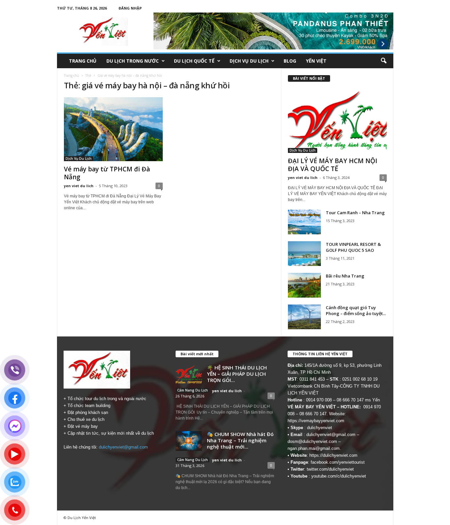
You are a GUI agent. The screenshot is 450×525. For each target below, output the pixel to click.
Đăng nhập (130, 8)
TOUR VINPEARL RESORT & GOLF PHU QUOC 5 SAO (353, 247)
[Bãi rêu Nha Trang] (304, 285)
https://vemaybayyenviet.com (316, 420)
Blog (290, 61)
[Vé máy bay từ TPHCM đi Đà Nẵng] (113, 129)
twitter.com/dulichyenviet (330, 469)
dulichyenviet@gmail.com (123, 447)
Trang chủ (83, 61)
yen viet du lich (79, 185)
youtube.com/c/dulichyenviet (338, 476)
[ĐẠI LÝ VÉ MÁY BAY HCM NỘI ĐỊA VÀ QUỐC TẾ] (337, 121)
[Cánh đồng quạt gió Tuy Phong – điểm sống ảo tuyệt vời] (304, 317)
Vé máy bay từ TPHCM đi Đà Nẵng (107, 173)
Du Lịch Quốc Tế (194, 61)
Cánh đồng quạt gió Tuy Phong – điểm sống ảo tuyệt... (356, 310)
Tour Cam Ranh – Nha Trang (355, 213)
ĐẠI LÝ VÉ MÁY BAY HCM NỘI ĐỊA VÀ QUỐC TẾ (332, 165)
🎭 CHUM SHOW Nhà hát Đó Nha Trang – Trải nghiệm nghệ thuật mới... (240, 440)
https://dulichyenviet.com (333, 455)
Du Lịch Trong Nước (132, 61)
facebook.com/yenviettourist (338, 462)
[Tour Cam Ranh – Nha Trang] (304, 222)
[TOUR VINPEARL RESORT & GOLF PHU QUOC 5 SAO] (304, 253)
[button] (383, 61)
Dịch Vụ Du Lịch (249, 61)
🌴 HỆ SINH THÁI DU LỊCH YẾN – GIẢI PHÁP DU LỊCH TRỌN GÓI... (237, 373)
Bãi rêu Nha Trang (345, 276)
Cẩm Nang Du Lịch (192, 390)
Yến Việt (316, 61)
